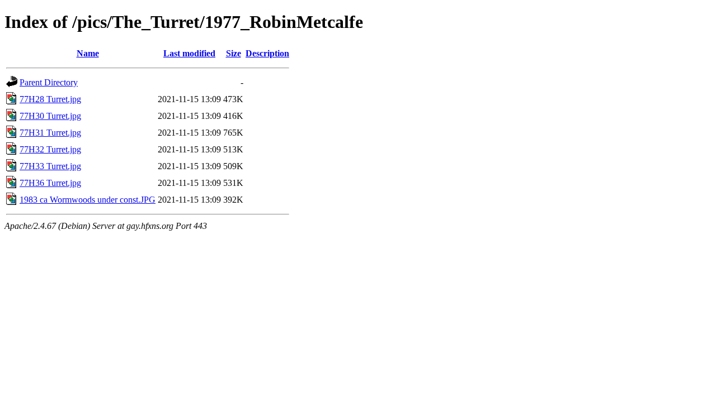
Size (233, 53)
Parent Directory (49, 82)
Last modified (189, 53)
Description (267, 53)
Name (88, 53)
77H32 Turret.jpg (50, 149)
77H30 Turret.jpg (50, 116)
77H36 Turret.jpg (50, 183)
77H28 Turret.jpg (50, 99)
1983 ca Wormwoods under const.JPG (88, 199)
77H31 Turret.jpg (50, 132)
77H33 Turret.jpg (50, 166)
